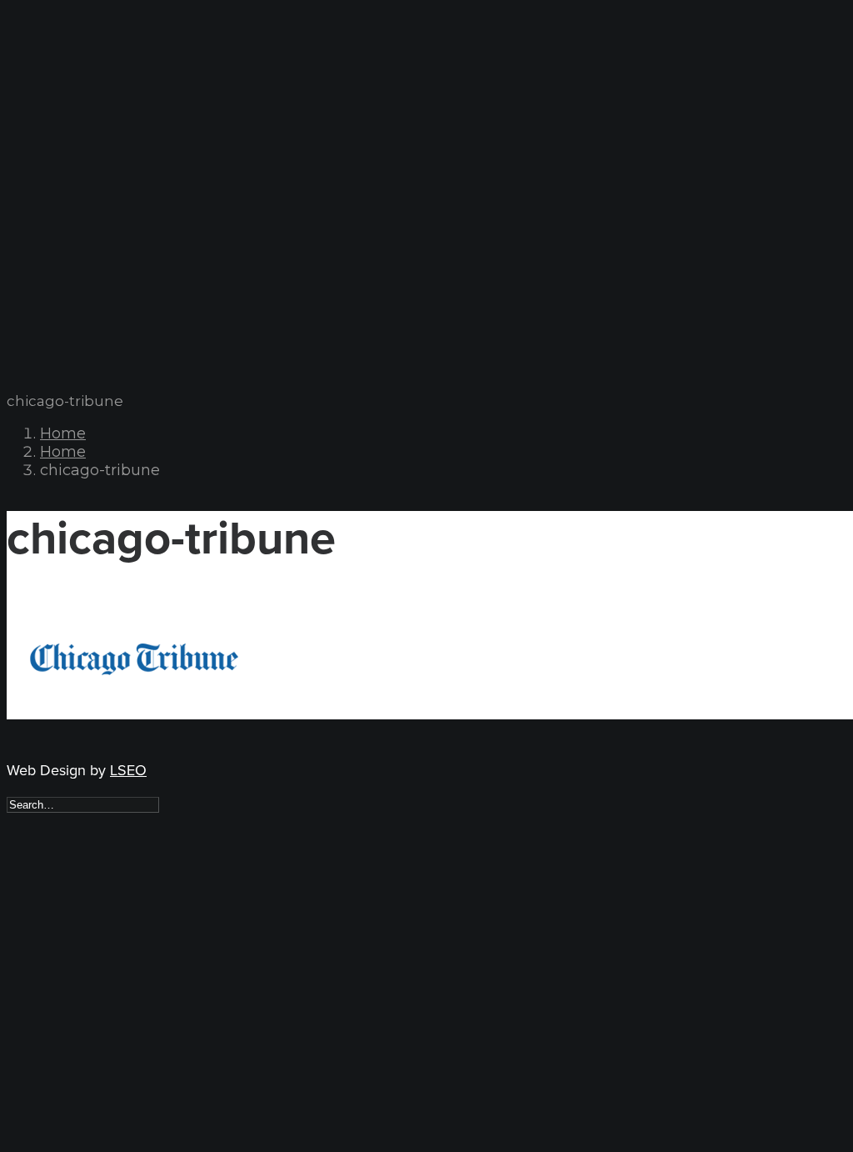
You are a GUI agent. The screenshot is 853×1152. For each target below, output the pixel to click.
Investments (79, 79)
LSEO (128, 770)
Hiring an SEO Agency (127, 281)
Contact (67, 318)
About (60, 61)
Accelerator (81, 244)
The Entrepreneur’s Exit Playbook (153, 189)
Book (56, 171)
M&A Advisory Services (127, 98)
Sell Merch (97, 153)
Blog (56, 299)
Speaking (68, 208)
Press (57, 263)
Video (57, 226)
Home (63, 433)
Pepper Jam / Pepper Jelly (136, 134)
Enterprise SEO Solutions (133, 116)
